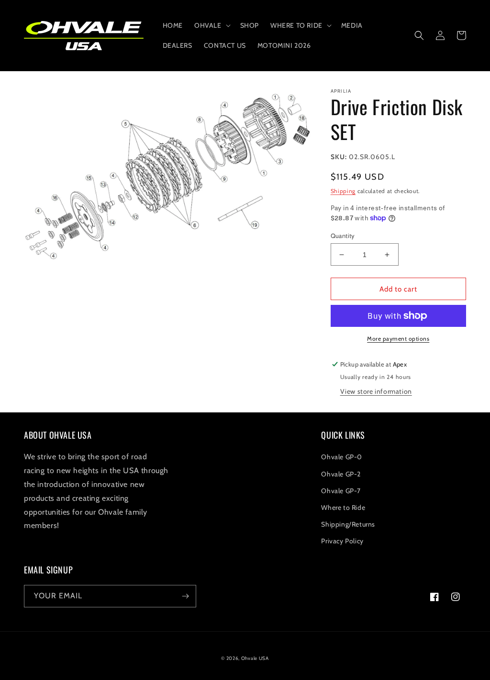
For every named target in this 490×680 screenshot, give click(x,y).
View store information (376, 391)
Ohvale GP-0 (341, 457)
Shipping (343, 190)
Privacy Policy (342, 541)
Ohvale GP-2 (341, 474)
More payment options (398, 338)
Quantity (343, 235)
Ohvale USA (255, 658)
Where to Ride (343, 507)
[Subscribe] (185, 596)
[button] (211, 25)
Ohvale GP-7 (341, 490)
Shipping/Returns (348, 524)
